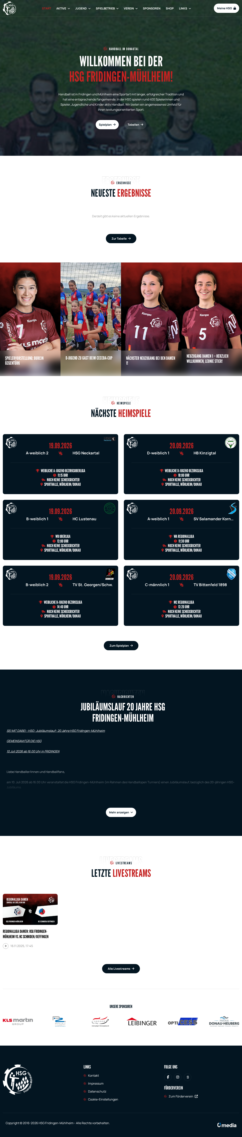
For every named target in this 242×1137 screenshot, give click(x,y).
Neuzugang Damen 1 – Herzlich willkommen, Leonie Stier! (207, 358)
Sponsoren (152, 8)
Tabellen (133, 125)
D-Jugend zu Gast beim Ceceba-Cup (89, 358)
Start (46, 8)
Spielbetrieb (105, 8)
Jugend (81, 8)
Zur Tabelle (119, 239)
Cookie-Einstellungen (103, 1099)
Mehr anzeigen (119, 812)
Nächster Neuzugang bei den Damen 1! (150, 360)
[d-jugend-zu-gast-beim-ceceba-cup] (90, 319)
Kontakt (93, 1075)
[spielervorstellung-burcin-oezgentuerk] (30, 319)
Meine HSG (224, 8)
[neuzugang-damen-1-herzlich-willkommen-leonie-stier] (212, 319)
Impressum (96, 1083)
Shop (170, 8)
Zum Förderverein (181, 1096)
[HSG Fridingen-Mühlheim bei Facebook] (168, 1077)
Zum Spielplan (119, 646)
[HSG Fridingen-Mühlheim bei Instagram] (178, 1077)
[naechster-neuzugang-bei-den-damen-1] (151, 319)
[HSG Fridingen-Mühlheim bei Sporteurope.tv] (187, 1077)
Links (183, 8)
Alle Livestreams (119, 969)
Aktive (61, 8)
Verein (129, 8)
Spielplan (105, 125)
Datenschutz (97, 1091)
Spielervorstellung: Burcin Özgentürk (24, 360)
